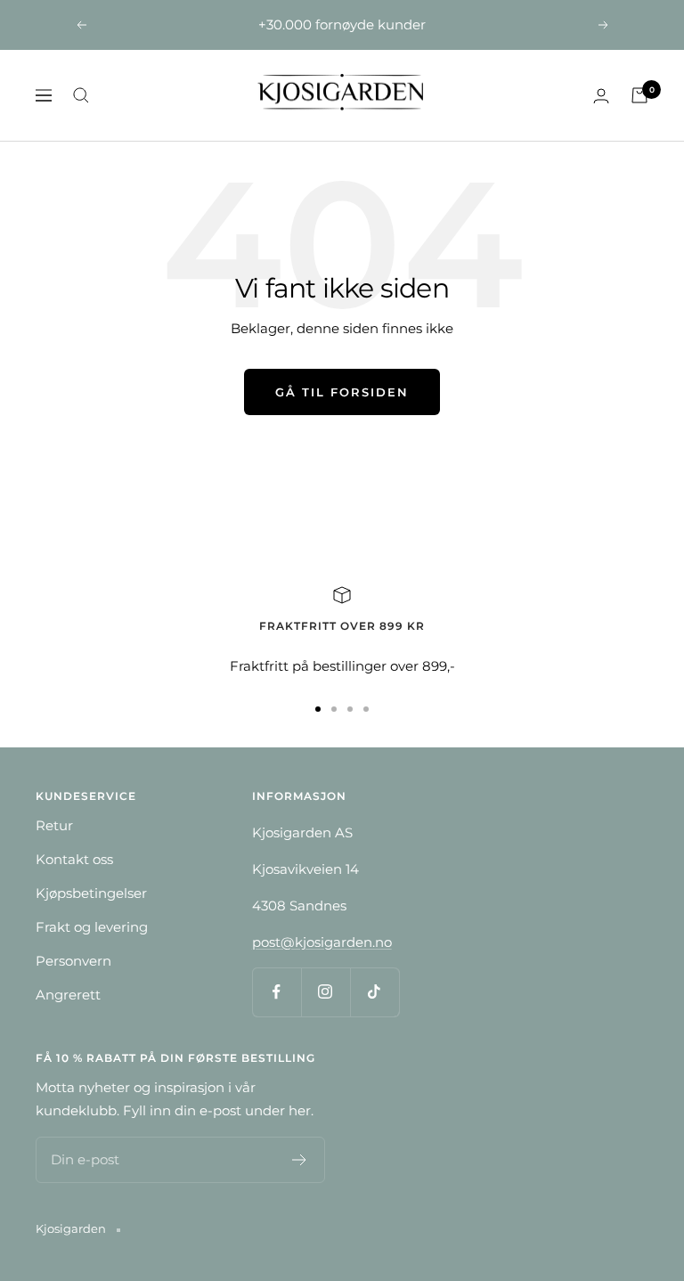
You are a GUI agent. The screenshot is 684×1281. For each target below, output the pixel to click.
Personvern (73, 960)
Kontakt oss (74, 859)
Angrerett (68, 994)
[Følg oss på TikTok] (374, 991)
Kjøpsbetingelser (91, 893)
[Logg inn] (601, 95)
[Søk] (81, 95)
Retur (54, 825)
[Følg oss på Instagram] (325, 991)
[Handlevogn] (639, 95)
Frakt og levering (92, 926)
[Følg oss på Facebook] (276, 991)
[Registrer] (299, 1160)
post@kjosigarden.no (322, 942)
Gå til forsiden (342, 392)
